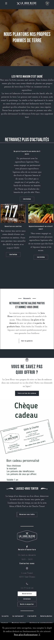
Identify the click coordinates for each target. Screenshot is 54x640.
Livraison (27, 599)
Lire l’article (28, 199)
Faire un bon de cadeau (27, 393)
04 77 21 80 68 (27, 588)
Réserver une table (27, 514)
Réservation (27, 594)
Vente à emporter (27, 604)
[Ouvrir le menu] (6, 3)
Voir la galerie (27, 341)
